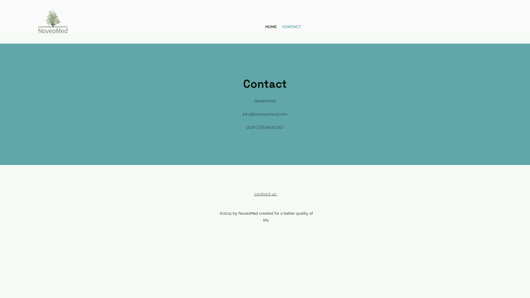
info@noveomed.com (265, 114)
